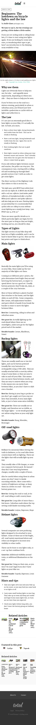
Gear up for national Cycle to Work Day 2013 (7, 626)
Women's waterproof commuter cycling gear (17, 622)
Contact (23, 695)
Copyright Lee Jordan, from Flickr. (19, 82)
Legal (12, 711)
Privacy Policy (20, 711)
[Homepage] (18, 704)
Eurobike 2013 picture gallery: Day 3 (32, 667)
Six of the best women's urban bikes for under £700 (25, 670)
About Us (13, 695)
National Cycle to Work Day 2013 (29, 623)
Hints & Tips (6, 9)
